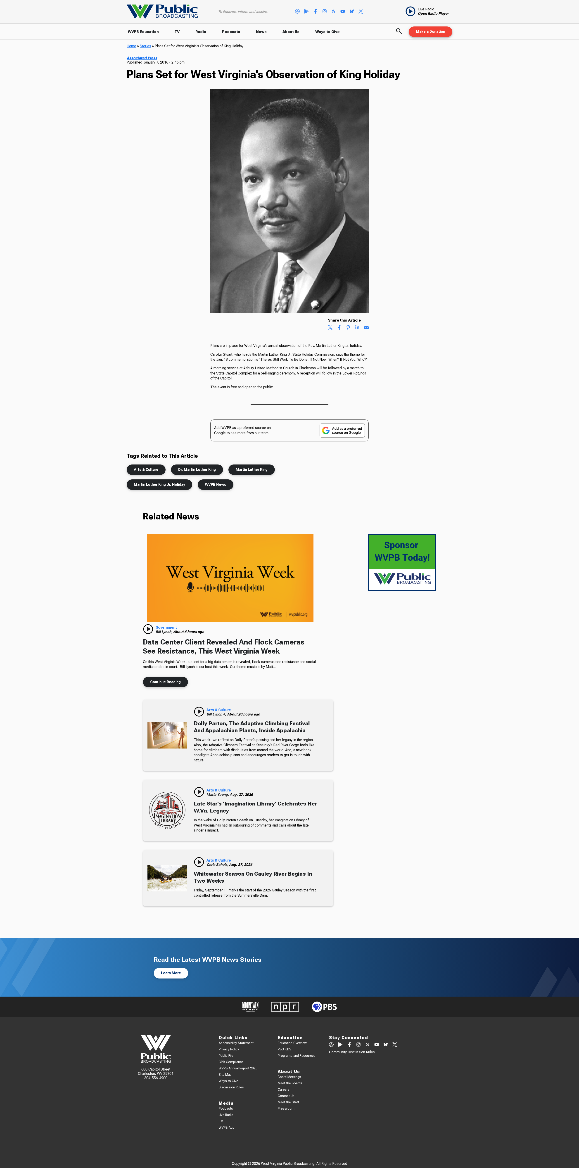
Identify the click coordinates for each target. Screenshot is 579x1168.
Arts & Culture (146, 469)
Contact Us (286, 1096)
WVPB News (215, 484)
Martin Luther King (252, 469)
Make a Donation (430, 31)
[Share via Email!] (366, 328)
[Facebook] (315, 12)
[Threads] (333, 12)
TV (177, 32)
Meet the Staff (288, 1102)
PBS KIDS (284, 1049)
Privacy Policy (229, 1049)
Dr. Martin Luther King (197, 469)
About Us (290, 32)
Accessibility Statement (236, 1043)
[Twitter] (360, 12)
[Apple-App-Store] (297, 12)
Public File (226, 1056)
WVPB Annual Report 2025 (238, 1068)
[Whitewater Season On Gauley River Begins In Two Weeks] (167, 878)
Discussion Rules (231, 1087)
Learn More (171, 973)
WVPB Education (143, 32)
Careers (284, 1090)
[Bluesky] (351, 12)
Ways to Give (327, 32)
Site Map (225, 1075)
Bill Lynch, (164, 632)
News (261, 32)
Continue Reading (165, 682)
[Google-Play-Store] (306, 12)
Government (166, 627)
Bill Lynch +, (216, 714)
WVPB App (226, 1128)
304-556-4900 (155, 1078)
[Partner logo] (250, 1007)
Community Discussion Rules (352, 1052)
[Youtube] (342, 12)
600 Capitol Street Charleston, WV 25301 (155, 1071)
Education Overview (292, 1043)
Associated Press (142, 58)
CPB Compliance (231, 1062)
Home (131, 46)
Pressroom (286, 1109)
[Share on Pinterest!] (348, 328)
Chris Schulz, (217, 864)
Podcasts (231, 32)
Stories (145, 46)
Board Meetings (289, 1077)
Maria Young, (218, 794)
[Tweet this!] (330, 328)
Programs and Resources (297, 1056)
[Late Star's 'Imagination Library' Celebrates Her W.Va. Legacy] (167, 810)
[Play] (148, 629)
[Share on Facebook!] (339, 328)
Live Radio (226, 1115)
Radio (200, 32)
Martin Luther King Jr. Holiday (159, 484)
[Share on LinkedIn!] (357, 328)
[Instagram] (324, 12)
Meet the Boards (290, 1083)
